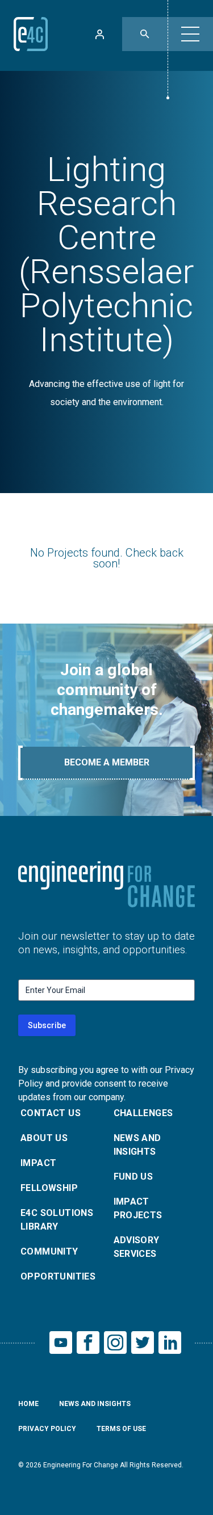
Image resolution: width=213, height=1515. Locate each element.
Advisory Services (137, 1247)
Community (49, 1251)
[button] (190, 34)
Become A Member (106, 762)
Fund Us (133, 1176)
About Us (44, 1138)
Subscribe (47, 1025)
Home (28, 1404)
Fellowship (49, 1187)
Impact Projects (138, 1208)
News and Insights (137, 1145)
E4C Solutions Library (56, 1219)
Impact (38, 1163)
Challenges (143, 1113)
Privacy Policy (47, 1429)
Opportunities (57, 1276)
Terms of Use (121, 1429)
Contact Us (50, 1113)
